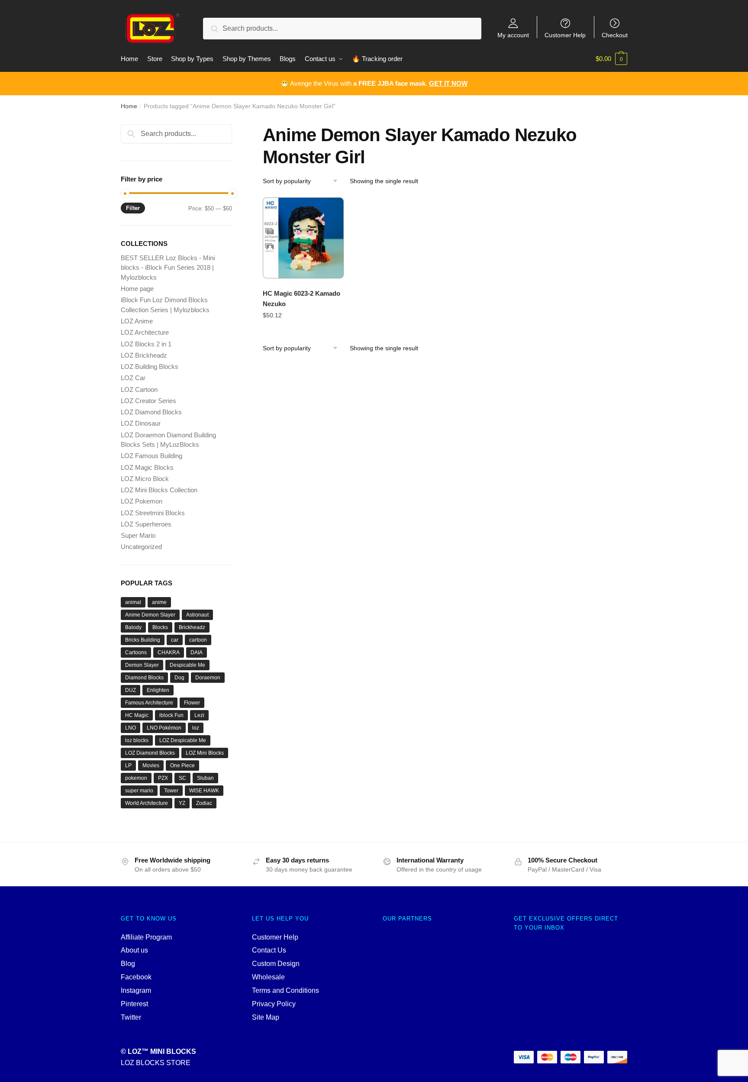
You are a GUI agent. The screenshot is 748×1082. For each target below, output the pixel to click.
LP (128, 765)
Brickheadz (192, 627)
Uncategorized (141, 546)
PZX (163, 778)
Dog (179, 678)
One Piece (182, 765)
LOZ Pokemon (141, 501)
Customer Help (565, 35)
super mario (139, 791)
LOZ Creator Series (148, 400)
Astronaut (197, 615)
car (174, 640)
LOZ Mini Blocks (205, 753)
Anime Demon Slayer (150, 615)
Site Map (265, 1017)
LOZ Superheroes (146, 524)
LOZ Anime (137, 321)
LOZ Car (133, 377)
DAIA (196, 652)
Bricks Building (142, 640)
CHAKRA (169, 652)
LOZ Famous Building (151, 455)
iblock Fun (171, 715)
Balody (133, 627)
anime (159, 602)
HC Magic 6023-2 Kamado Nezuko (301, 298)
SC (182, 778)
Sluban (205, 778)
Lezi (199, 715)
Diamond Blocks (144, 678)
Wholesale (268, 977)
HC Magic (136, 715)
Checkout (615, 35)
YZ (182, 803)
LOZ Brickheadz (144, 355)
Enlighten (158, 690)
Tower (171, 791)
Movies (150, 765)
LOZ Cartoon (139, 389)
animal (133, 602)
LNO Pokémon (164, 728)
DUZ (130, 690)
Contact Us (269, 950)
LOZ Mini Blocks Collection (159, 490)
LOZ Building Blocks (149, 366)
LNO (130, 728)
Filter (133, 208)
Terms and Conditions (285, 990)
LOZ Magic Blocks (147, 467)
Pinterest (134, 1004)
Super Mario (138, 535)
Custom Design (276, 963)
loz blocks (136, 740)
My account (513, 35)
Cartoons (136, 652)
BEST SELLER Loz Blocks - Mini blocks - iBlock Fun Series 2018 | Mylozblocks (168, 267)
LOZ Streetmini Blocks (153, 513)
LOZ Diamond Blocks (151, 412)
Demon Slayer (142, 665)
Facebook (136, 977)
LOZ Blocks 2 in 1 (146, 344)
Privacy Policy (274, 1004)
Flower (192, 703)
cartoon (198, 640)
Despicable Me (187, 665)
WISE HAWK (204, 791)
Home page (137, 288)
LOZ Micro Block (145, 478)
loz (195, 728)
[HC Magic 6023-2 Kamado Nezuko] (303, 238)
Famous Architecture (149, 703)
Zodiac (204, 803)
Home (129, 106)
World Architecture (146, 803)
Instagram (136, 990)
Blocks (160, 627)
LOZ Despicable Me (182, 740)
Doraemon (207, 678)
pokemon (136, 778)
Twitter (131, 1017)
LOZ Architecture (145, 332)
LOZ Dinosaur (141, 423)
